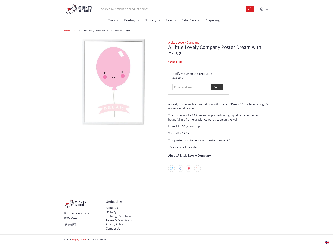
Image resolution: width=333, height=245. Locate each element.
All (75, 31)
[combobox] (173, 9)
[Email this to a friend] (197, 168)
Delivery (111, 212)
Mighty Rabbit (79, 239)
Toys (111, 20)
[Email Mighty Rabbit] (74, 225)
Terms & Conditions (119, 220)
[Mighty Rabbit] (79, 9)
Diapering (212, 20)
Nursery (150, 20)
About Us (112, 208)
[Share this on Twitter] (171, 168)
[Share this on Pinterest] (189, 168)
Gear (169, 20)
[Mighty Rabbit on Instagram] (70, 225)
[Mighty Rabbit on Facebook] (65, 225)
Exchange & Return (118, 216)
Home (67, 31)
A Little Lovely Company (183, 42)
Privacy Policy (114, 224)
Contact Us (113, 228)
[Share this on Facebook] (180, 168)
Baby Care (189, 20)
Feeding (130, 20)
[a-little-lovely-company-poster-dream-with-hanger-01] (114, 86)
